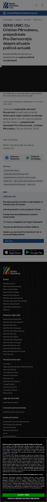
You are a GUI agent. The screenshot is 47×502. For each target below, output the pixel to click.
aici (41, 464)
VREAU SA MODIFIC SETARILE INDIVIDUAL (23, 498)
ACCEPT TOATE (23, 495)
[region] (23, 469)
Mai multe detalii (12, 453)
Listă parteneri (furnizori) (9, 490)
